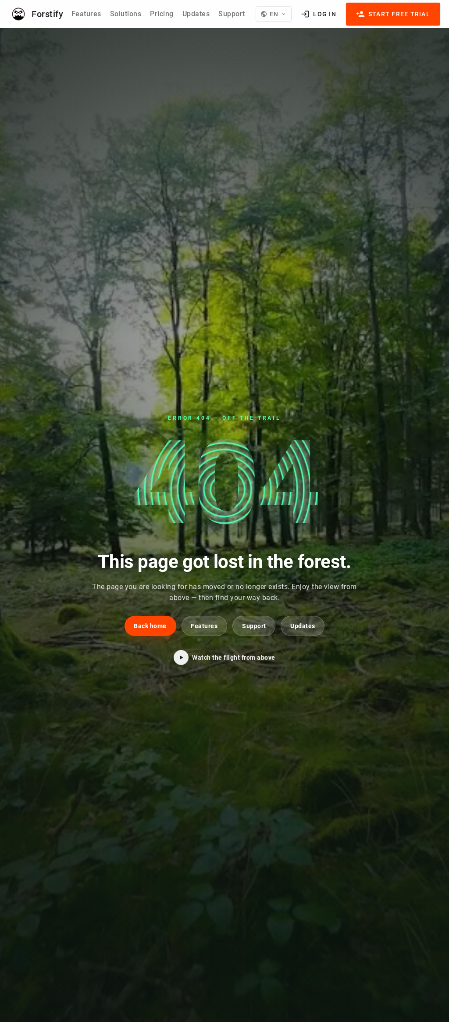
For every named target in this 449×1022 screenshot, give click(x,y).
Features (86, 14)
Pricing (162, 14)
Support (231, 14)
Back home (150, 625)
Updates (196, 14)
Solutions (126, 14)
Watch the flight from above (233, 657)
